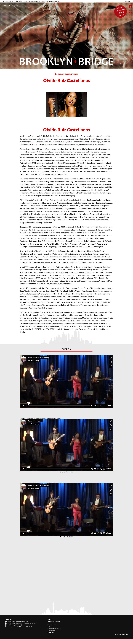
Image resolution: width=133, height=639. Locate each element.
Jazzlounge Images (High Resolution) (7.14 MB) (19, 627)
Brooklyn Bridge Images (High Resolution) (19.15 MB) (21, 623)
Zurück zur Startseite (67, 74)
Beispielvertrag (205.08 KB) (14, 625)
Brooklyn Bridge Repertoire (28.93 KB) (17, 621)
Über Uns (51, 632)
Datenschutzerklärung (53, 1)
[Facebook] (130, 6)
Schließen (127, 1)
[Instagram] (130, 11)
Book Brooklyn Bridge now (120, 11)
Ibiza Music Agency (54, 621)
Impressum (52, 630)
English (15, 5)
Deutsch (6, 5)
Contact (51, 627)
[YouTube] (130, 16)
